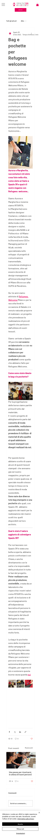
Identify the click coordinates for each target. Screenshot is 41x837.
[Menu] (3, 4)
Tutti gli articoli (11, 21)
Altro (22, 21)
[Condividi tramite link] (25, 732)
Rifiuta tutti (20, 829)
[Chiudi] (38, 814)
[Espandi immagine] (12, 684)
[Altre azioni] (31, 33)
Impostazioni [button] (20, 833)
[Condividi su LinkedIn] (20, 732)
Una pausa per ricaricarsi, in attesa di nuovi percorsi (20, 773)
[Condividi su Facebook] (9, 732)
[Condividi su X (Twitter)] (15, 732)
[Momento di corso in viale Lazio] (21, 760)
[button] (37, 4)
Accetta (20, 824)
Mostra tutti (29, 748)
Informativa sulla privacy (25, 819)
